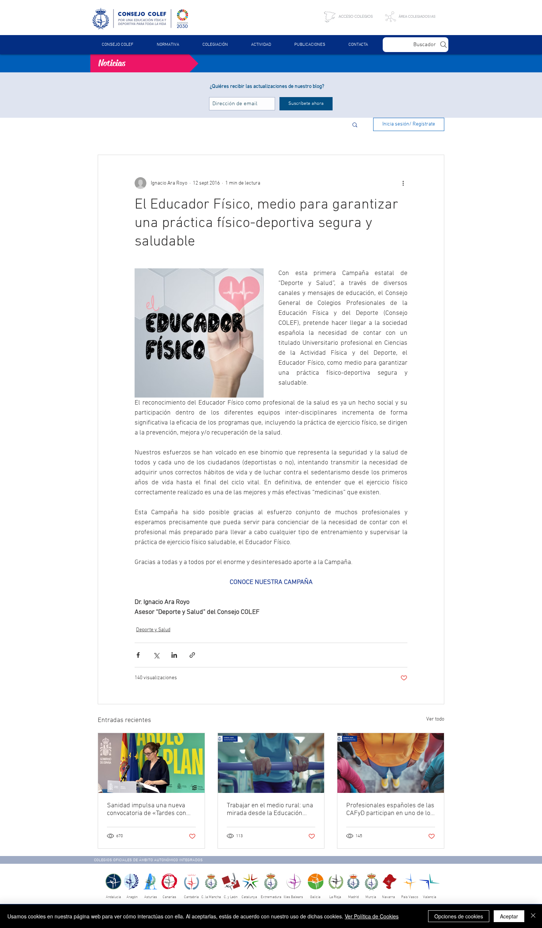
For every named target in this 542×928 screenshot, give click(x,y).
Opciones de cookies (458, 916)
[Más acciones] (403, 183)
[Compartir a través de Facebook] (138, 655)
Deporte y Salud (153, 630)
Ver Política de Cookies (372, 916)
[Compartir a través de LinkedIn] (174, 655)
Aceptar (509, 916)
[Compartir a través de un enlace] (192, 655)
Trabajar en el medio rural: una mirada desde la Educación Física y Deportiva (270, 809)
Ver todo (435, 719)
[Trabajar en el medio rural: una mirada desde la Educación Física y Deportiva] (271, 763)
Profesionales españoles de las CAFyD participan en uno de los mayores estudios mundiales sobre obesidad (390, 809)
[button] (168, 44)
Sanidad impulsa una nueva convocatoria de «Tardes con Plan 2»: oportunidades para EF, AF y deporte (147, 809)
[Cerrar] (533, 916)
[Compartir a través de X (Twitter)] (156, 655)
